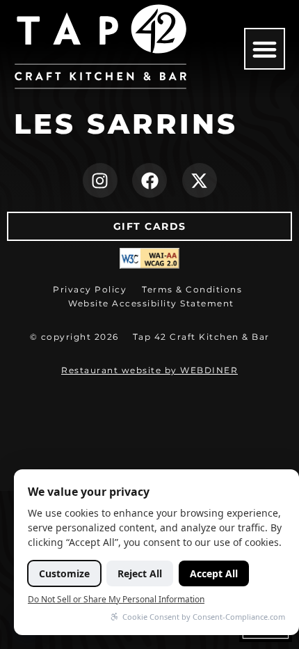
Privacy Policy (90, 289)
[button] (265, 49)
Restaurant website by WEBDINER (149, 370)
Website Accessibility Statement (151, 303)
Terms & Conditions (192, 289)
